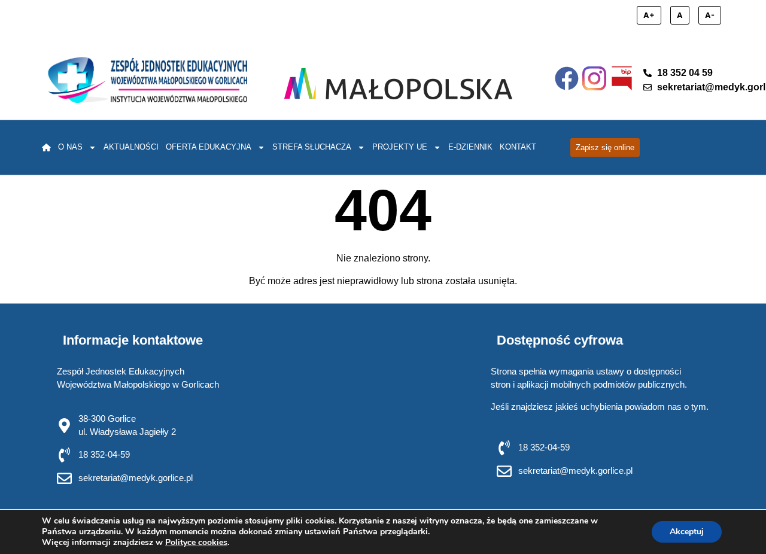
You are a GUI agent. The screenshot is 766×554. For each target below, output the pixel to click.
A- (710, 15)
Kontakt (518, 146)
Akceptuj (687, 531)
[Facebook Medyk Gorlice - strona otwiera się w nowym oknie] (567, 78)
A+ (649, 15)
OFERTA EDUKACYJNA (208, 146)
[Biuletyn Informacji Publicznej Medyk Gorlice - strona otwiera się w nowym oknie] (622, 78)
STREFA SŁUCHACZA (311, 146)
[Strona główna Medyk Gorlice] (147, 80)
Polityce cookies (196, 542)
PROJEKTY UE (399, 146)
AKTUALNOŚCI (131, 146)
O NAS (70, 146)
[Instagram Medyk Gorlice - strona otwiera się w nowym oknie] (594, 78)
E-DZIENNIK (470, 146)
